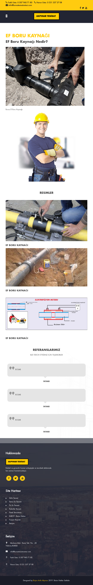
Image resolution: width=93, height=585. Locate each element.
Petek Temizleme (15, 512)
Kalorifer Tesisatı (15, 509)
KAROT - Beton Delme (17, 516)
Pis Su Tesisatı (14, 505)
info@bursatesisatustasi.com (20, 552)
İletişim (12, 523)
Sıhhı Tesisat (13, 498)
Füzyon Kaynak (15, 520)
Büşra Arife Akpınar (40, 580)
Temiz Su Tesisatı (15, 502)
